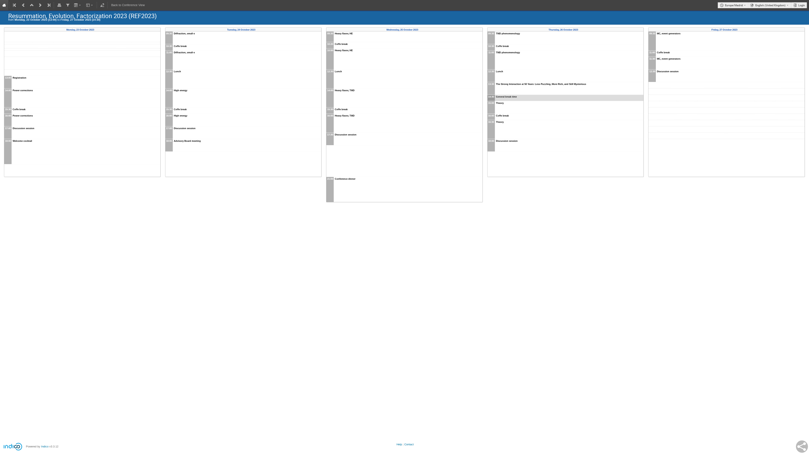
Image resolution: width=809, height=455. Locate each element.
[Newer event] (40, 5)
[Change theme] (90, 5)
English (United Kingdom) (770, 5)
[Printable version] (59, 5)
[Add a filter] (67, 5)
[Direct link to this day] (97, 29)
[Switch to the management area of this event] (102, 5)
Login (801, 5)
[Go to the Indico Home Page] (4, 5)
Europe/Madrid (734, 5)
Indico (44, 446)
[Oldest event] (15, 5)
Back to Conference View (128, 5)
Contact (409, 444)
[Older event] (23, 5)
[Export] (78, 5)
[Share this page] (802, 446)
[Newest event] (48, 5)
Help (399, 444)
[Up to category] (32, 5)
